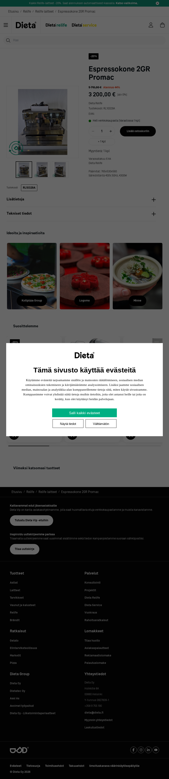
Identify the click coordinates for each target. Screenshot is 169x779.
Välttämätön (101, 423)
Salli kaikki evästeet (84, 413)
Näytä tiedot (68, 423)
